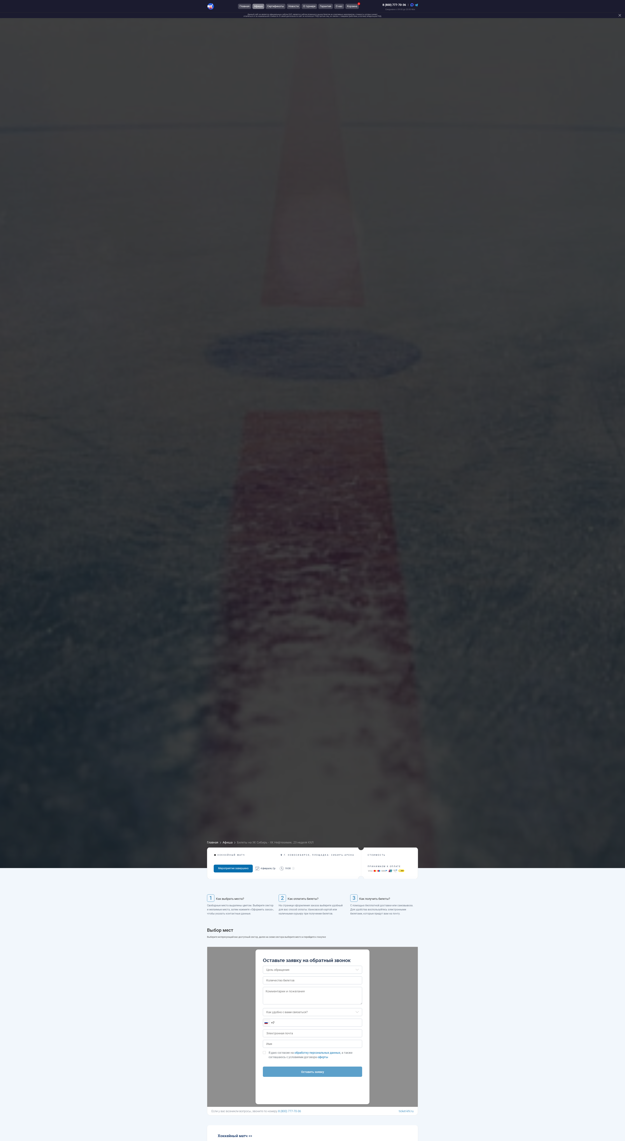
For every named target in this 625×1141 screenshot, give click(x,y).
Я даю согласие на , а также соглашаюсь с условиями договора (311, 1055)
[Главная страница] (210, 6)
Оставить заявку (312, 1072)
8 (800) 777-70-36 (394, 5)
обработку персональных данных (317, 1052)
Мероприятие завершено (233, 868)
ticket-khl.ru (406, 1111)
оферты (323, 1057)
